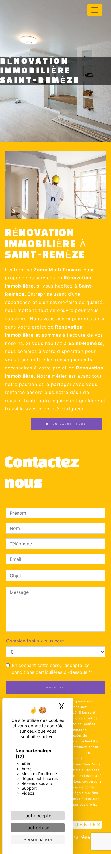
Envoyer (55, 687)
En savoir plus (69, 423)
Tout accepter (38, 815)
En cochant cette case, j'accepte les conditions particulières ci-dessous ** (52, 668)
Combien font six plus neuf (35, 641)
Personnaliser (38, 839)
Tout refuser (38, 827)
